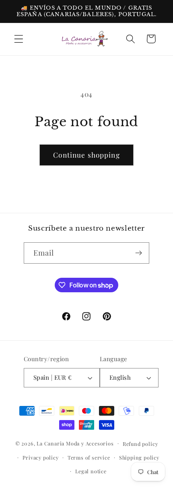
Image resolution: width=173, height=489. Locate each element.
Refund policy (140, 443)
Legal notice (91, 471)
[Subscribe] (139, 253)
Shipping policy (139, 457)
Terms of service (89, 457)
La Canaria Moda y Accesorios (75, 442)
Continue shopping (86, 154)
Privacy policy (40, 457)
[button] (18, 39)
